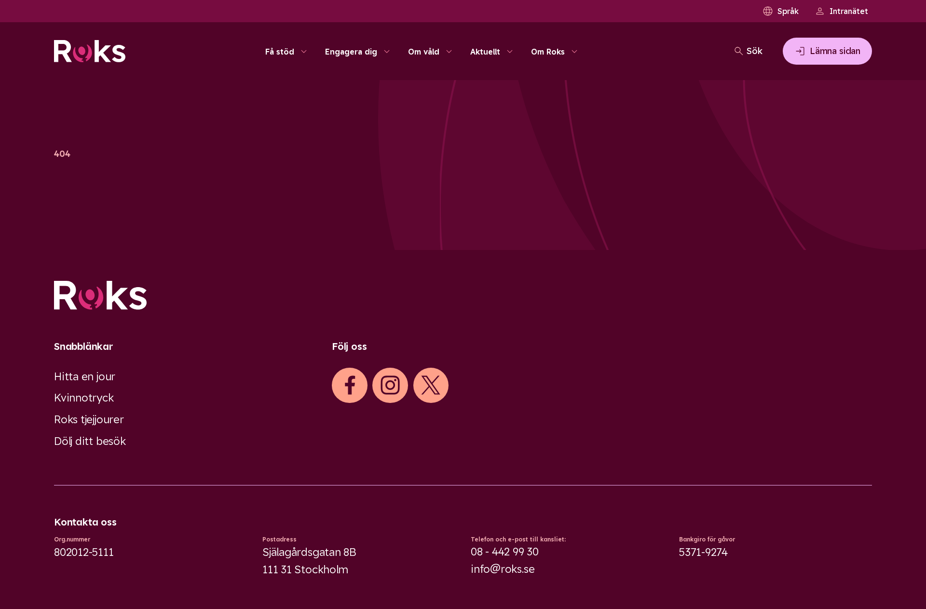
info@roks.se (502, 569)
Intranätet (849, 11)
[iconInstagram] (390, 385)
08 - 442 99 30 (505, 551)
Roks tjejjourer (89, 419)
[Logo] (463, 295)
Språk (788, 11)
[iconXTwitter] (430, 385)
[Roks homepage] (89, 51)
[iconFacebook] (349, 385)
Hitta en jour (84, 376)
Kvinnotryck (84, 397)
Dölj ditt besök (90, 441)
